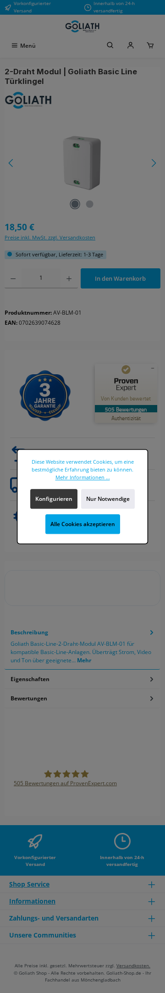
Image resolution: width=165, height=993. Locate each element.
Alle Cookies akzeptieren (82, 524)
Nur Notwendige (108, 498)
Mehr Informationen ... (82, 477)
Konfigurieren (53, 498)
